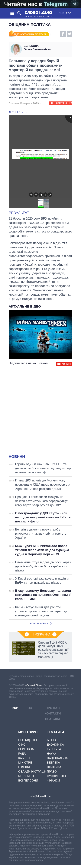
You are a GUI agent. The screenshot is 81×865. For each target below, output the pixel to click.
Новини (17, 456)
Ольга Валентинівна (37, 47)
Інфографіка (40, 634)
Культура (54, 749)
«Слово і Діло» (33, 685)
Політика (54, 767)
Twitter (69, 34)
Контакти (52, 713)
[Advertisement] (40, 410)
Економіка (55, 744)
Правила (52, 719)
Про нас (53, 708)
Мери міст (26, 776)
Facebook (63, 34)
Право (52, 771)
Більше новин (38, 623)
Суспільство (57, 776)
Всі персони (28, 780)
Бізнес (52, 740)
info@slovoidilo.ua (40, 796)
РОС (68, 13)
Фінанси (53, 780)
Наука (51, 753)
